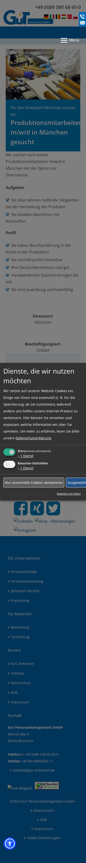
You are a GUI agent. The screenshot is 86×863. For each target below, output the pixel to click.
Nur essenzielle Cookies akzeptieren (34, 482)
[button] (10, 843)
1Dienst (25, 456)
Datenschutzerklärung (33, 438)
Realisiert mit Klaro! (69, 493)
